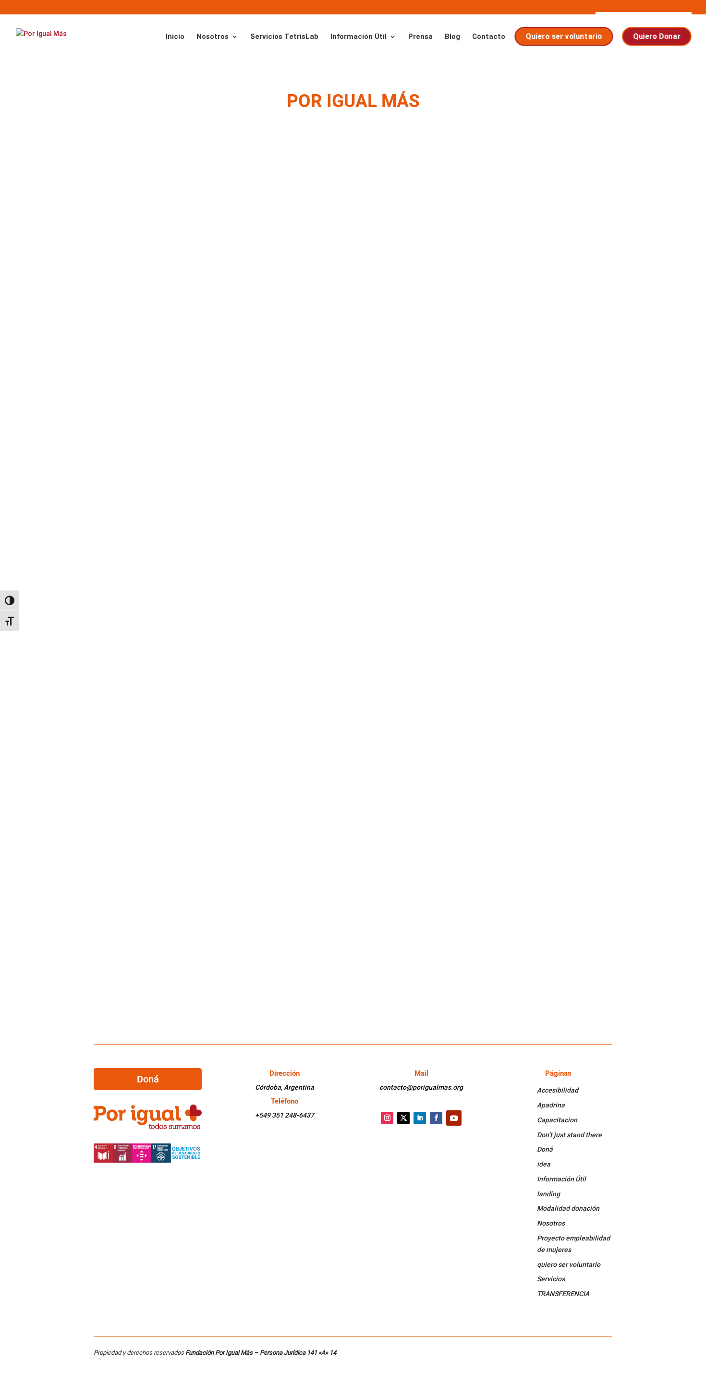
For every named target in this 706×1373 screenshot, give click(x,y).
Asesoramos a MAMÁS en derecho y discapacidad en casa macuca (252, 691)
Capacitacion (557, 1120)
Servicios (551, 1279)
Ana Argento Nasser (145, 237)
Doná (148, 1079)
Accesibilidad (557, 1090)
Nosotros (212, 37)
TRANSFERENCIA (563, 1294)
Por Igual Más (135, 935)
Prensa (420, 37)
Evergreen (239, 705)
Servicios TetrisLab (284, 37)
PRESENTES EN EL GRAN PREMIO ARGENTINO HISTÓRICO (216, 920)
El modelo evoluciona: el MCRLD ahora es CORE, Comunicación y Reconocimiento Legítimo (305, 223)
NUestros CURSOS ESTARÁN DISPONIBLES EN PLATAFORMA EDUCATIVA (249, 806)
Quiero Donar (657, 36)
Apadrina (551, 1105)
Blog (452, 37)
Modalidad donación (568, 1208)
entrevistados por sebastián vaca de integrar (210, 576)
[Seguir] (387, 1118)
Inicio (175, 37)
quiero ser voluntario (568, 1264)
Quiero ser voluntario (564, 36)
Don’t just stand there (569, 1135)
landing (548, 1194)
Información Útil (358, 37)
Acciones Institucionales (255, 237)
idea (543, 1164)
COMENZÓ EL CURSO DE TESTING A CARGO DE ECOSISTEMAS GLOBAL (241, 337)
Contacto (488, 37)
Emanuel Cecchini (141, 820)
